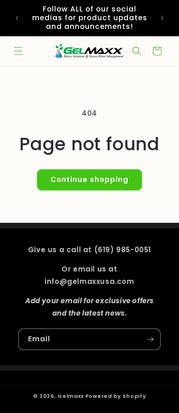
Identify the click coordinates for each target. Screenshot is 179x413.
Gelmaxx (70, 396)
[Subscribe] (150, 339)
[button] (18, 51)
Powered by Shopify (115, 396)
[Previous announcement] (17, 18)
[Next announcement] (162, 18)
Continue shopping (89, 179)
